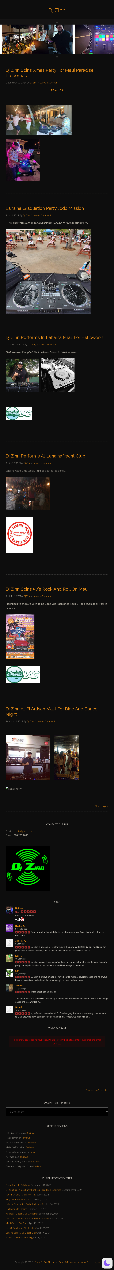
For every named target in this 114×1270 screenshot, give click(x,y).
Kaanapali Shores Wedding (19, 1237)
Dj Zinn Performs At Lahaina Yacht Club (45, 456)
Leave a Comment (49, 82)
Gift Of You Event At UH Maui (21, 1227)
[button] (107, 1263)
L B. (17, 970)
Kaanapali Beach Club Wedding (21, 1213)
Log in (97, 1262)
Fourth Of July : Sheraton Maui (21, 1194)
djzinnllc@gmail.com (22, 831)
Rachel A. (20, 925)
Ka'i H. (18, 955)
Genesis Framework (68, 1262)
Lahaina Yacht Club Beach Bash (21, 1232)
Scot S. (18, 1007)
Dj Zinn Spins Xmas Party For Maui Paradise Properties (33, 1189)
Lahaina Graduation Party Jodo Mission (45, 208)
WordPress (86, 1262)
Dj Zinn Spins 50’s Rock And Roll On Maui (47, 589)
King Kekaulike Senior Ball (18, 1199)
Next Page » (101, 806)
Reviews (30, 1132)
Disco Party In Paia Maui (18, 1185)
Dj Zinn (57, 10)
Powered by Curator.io (96, 1090)
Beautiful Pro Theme (44, 1262)
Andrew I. (20, 985)
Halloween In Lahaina (16, 1208)
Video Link (57, 90)
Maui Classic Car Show (17, 1223)
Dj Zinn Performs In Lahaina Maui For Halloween (54, 337)
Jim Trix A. (20, 940)
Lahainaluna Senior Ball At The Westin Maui (27, 1218)
